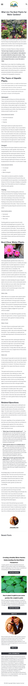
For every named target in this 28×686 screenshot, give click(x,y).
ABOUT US (14, 647)
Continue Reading (14, 572)
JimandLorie (14, 528)
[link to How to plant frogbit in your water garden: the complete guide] (14, 584)
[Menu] (2, 4)
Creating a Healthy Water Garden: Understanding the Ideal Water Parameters (14, 560)
